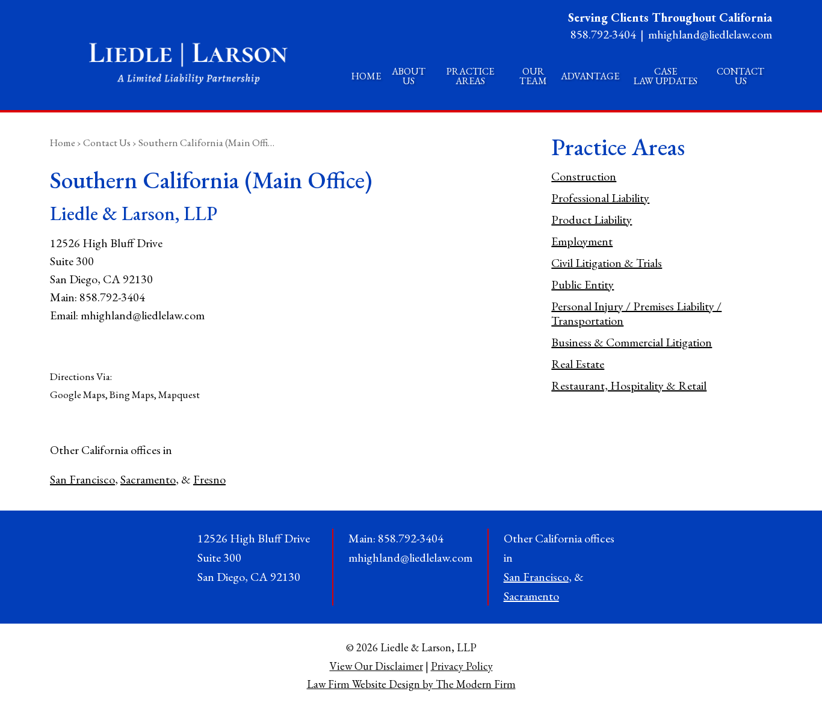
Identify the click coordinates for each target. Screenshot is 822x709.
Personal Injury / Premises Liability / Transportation (636, 313)
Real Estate (577, 364)
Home (366, 76)
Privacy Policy (462, 666)
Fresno (209, 479)
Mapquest (179, 394)
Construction (583, 176)
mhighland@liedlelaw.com (710, 34)
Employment (582, 241)
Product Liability (591, 219)
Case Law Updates (665, 76)
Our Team (533, 76)
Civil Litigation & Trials (606, 263)
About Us (408, 76)
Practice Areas (470, 76)
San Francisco (82, 479)
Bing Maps (132, 394)
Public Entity (582, 284)
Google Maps (77, 394)
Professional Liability (600, 198)
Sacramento (148, 479)
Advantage (590, 76)
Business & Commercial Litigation (631, 342)
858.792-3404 (603, 34)
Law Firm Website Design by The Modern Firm (411, 684)
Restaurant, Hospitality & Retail (628, 385)
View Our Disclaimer (376, 666)
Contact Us (740, 76)
